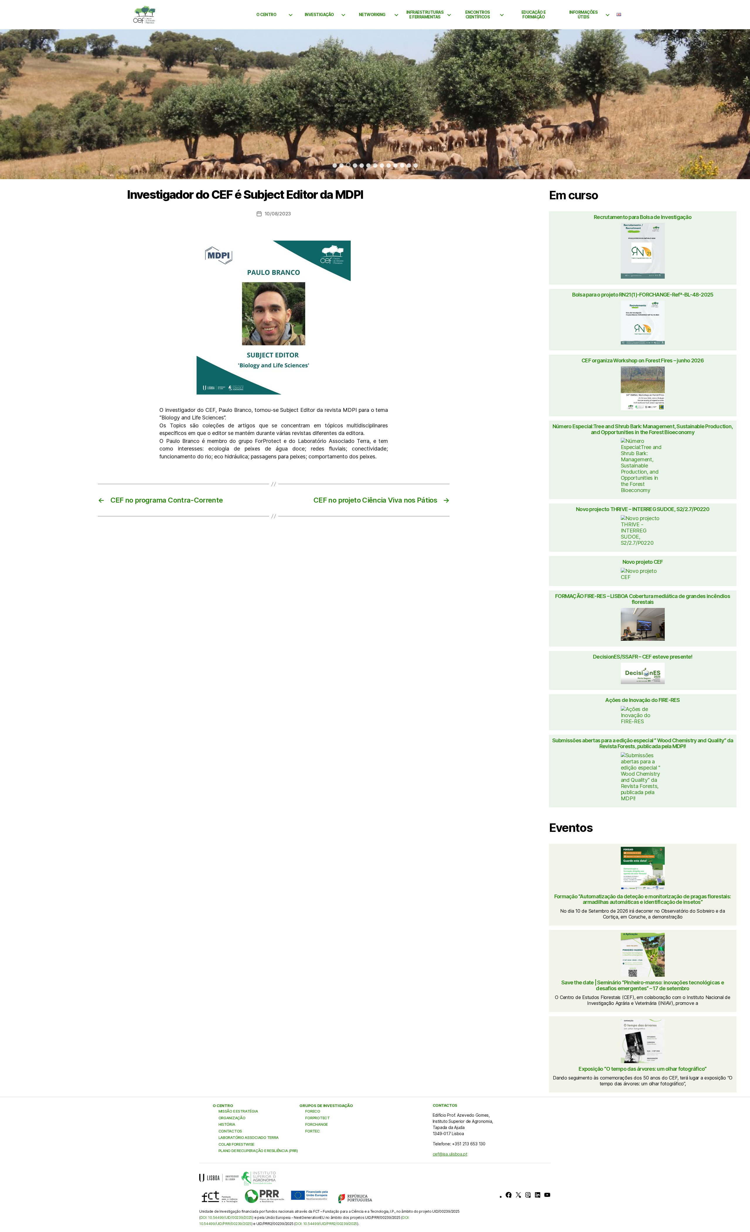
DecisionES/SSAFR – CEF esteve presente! (642, 657)
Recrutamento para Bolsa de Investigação (642, 217)
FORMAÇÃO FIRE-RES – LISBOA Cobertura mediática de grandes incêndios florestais (642, 599)
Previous (24, 104)
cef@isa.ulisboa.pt (450, 1154)
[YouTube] (547, 1194)
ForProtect (317, 1118)
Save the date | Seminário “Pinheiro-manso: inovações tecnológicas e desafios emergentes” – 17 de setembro (642, 985)
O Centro (266, 14)
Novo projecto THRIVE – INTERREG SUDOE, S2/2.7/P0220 (642, 509)
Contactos (230, 1131)
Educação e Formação (533, 14)
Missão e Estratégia (238, 1111)
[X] (518, 1194)
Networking (372, 14)
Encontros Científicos (477, 14)
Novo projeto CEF (643, 562)
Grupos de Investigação (326, 1105)
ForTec (312, 1131)
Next (726, 104)
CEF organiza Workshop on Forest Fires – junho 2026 (643, 361)
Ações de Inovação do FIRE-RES (642, 700)
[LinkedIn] (537, 1194)
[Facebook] (508, 1194)
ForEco (312, 1111)
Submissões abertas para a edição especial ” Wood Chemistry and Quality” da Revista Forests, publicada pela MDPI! (642, 743)
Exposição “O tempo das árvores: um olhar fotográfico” (642, 1069)
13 (415, 165)
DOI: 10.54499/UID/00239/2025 (226, 1217)
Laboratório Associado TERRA (249, 1137)
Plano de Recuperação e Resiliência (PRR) (258, 1150)
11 (402, 165)
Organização (232, 1118)
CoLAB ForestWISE (237, 1144)
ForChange (316, 1124)
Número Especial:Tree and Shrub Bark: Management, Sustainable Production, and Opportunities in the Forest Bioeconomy (643, 429)
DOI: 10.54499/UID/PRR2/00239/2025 (326, 1223)
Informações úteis (583, 14)
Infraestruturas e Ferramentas (425, 14)
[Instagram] (527, 1194)
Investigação (319, 14)
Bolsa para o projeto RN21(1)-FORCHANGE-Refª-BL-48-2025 (642, 295)
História (227, 1124)
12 (409, 165)
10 (395, 165)
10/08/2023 (278, 214)
